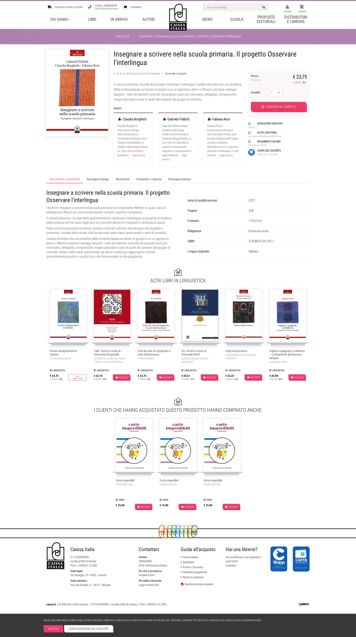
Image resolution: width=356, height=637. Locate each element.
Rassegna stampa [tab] (98, 179)
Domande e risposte (175, 73)
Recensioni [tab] (123, 179)
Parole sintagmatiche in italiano (63, 352)
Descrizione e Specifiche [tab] (65, 179)
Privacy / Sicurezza (193, 567)
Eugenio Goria (279, 362)
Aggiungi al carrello (278, 107)
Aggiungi (123, 377)
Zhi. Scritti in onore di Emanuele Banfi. (194, 352)
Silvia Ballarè (147, 358)
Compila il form (147, 575)
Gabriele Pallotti (178, 119)
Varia (121, 500)
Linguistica (59, 370)
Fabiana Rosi (221, 119)
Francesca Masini (61, 358)
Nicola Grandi (191, 358)
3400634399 (110, 5)
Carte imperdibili (125, 480)
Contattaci (136, 7)
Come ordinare (190, 557)
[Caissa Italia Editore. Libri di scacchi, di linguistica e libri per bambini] (178, 17)
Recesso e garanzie (193, 577)
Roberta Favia (125, 484)
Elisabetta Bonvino (237, 355)
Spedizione (188, 562)
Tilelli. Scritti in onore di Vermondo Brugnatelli (107, 352)
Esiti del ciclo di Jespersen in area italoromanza (154, 352)
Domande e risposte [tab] (148, 179)
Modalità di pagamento (195, 572)
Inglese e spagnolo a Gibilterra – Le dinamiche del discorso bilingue (287, 354)
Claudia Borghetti (134, 119)
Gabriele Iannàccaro (107, 358)
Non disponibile (77, 377)
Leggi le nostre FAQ (149, 585)
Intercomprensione (236, 351)
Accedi (287, 9)
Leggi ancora (138, 155)
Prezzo (256, 77)
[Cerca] (264, 7)
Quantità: (256, 92)
